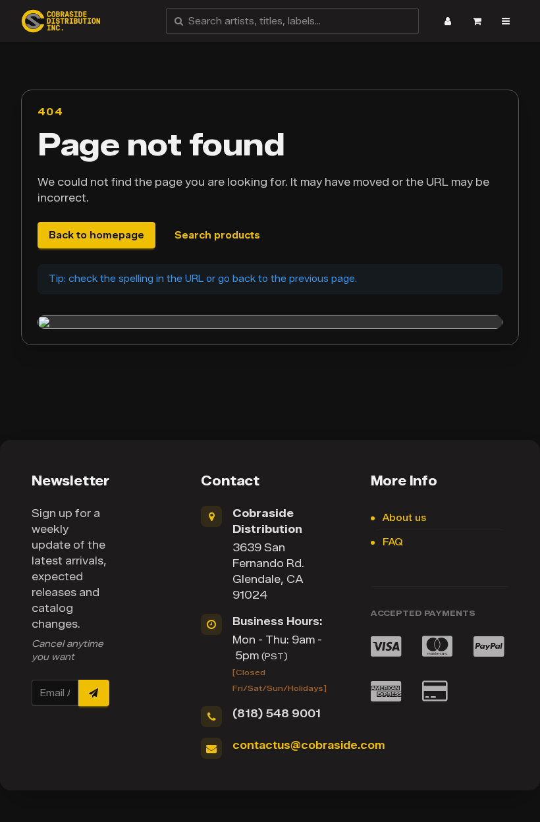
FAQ (393, 542)
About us (404, 518)
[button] (448, 21)
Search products (217, 235)
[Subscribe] (93, 693)
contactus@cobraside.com (308, 745)
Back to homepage (96, 235)
